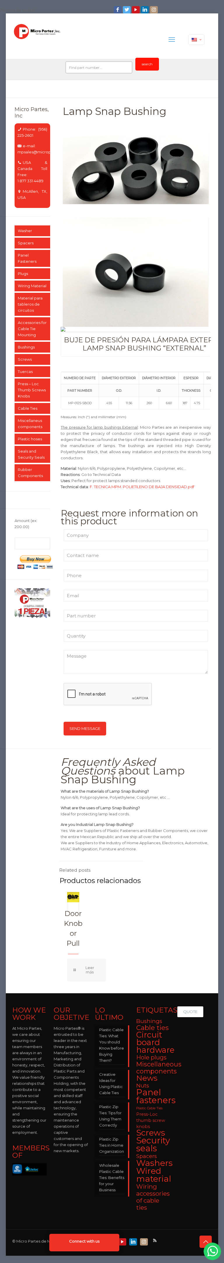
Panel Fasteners (27, 258)
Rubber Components (30, 472)
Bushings (26, 347)
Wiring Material (32, 285)
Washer (25, 230)
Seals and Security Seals (31, 454)
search (147, 64)
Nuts (142, 1085)
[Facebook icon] (118, 9)
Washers (154, 1163)
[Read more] (86, 970)
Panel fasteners (156, 1096)
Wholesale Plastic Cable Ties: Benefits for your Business (111, 1177)
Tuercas (25, 371)
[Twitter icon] (127, 9)
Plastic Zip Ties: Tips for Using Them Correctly (110, 1115)
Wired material (153, 1175)
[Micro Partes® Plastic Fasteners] (37, 40)
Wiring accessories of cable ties (153, 1197)
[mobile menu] (172, 40)
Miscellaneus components (30, 423)
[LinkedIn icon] (145, 9)
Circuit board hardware (155, 1042)
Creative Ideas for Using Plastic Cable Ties (111, 1083)
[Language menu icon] (196, 39)
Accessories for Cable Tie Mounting (32, 328)
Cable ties (152, 1028)
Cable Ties (27, 408)
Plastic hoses (30, 439)
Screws (25, 359)
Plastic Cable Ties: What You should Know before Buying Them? (111, 1045)
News (147, 1078)
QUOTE (190, 1011)
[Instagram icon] (154, 9)
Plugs (23, 273)
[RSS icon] (155, 1240)
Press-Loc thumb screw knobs (150, 1120)
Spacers (26, 243)
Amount (26, 523)
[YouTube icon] (136, 9)
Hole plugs (151, 1057)
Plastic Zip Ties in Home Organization (111, 1145)
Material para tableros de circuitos (30, 304)
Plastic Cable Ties (149, 1108)
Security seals (153, 1144)
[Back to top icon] (206, 1242)
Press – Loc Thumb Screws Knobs (32, 389)
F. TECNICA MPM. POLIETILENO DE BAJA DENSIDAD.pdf (142, 486)
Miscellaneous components (158, 1067)
